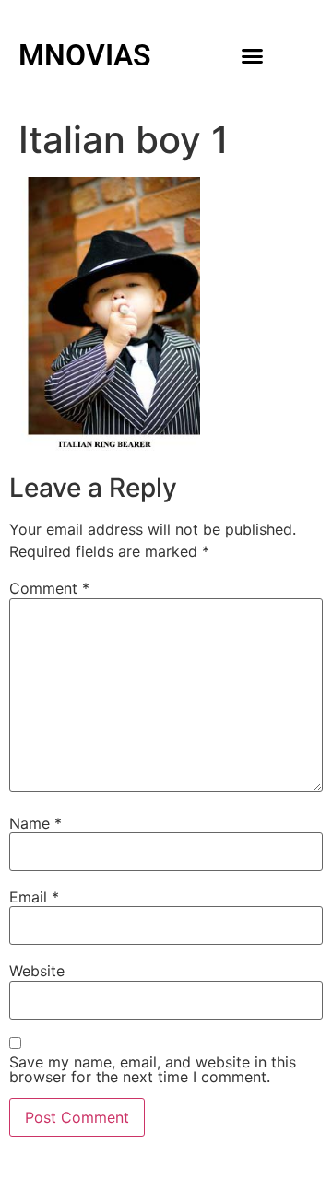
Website (37, 970)
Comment (49, 588)
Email (34, 897)
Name (35, 823)
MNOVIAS (84, 55)
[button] (252, 55)
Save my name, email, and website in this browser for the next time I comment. (152, 1069)
